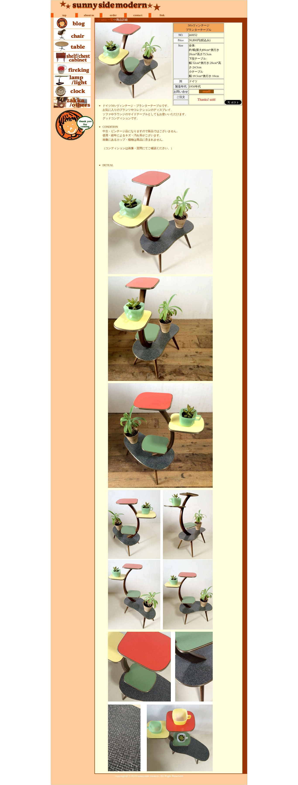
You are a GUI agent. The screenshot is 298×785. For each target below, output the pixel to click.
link (162, 15)
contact (137, 15)
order (113, 15)
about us (89, 15)
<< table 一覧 (105, 19)
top (64, 15)
